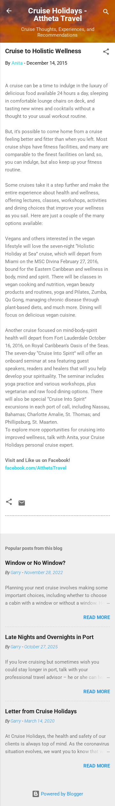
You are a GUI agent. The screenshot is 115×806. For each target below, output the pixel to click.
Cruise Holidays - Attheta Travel (57, 14)
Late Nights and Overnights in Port (49, 637)
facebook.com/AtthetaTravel (35, 468)
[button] (106, 53)
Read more (96, 617)
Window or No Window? (35, 562)
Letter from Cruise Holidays (41, 711)
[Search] (106, 13)
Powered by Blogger (61, 794)
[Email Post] (22, 505)
